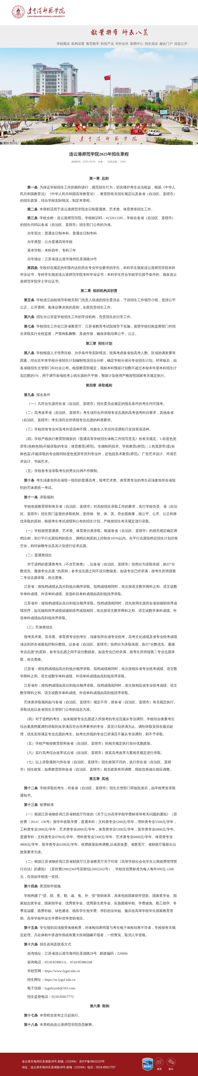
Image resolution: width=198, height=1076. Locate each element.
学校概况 (63, 44)
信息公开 (180, 44)
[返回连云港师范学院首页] (38, 6)
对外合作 (122, 44)
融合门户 (166, 44)
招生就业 (151, 44)
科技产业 (107, 44)
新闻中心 (136, 44)
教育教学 (92, 44)
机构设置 (77, 44)
